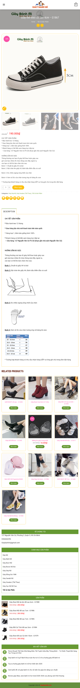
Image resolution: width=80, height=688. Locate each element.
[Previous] (6, 72)
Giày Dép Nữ (12, 193)
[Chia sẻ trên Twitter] (11, 198)
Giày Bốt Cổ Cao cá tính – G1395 (66, 403)
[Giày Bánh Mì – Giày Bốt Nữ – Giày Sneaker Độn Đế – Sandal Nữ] (40, 5)
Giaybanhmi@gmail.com (11, 543)
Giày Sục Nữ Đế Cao (10, 586)
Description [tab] (9, 211)
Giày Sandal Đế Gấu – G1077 (66, 440)
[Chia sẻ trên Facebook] (7, 198)
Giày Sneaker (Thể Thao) (24, 193)
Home (33, 22)
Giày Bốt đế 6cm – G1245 (13, 440)
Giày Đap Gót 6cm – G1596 (40, 479)
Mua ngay (18, 187)
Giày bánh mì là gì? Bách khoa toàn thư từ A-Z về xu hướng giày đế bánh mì (34, 658)
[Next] (74, 72)
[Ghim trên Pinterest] (18, 198)
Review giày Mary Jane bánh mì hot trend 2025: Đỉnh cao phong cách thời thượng (36, 676)
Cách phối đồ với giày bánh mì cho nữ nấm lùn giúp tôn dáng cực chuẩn (33, 670)
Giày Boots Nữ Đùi (9, 567)
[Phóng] (4, 109)
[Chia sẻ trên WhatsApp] (3, 198)
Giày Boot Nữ (7, 563)
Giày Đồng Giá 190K (9, 574)
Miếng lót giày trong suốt (40, 440)
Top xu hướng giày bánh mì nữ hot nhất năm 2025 (25, 664)
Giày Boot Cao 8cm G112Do (40, 402)
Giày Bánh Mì (7, 559)
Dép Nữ (5, 555)
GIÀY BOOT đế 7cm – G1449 (66, 479)
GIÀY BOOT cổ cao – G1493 (14, 402)
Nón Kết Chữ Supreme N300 (14, 479)
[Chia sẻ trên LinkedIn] (22, 198)
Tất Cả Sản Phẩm (43, 22)
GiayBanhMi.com (45, 685)
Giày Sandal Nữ (8, 578)
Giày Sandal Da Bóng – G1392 (13, 516)
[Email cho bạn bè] (14, 198)
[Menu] (4, 4)
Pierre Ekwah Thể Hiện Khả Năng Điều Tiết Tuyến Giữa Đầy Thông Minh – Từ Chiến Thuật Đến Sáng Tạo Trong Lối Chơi (42, 652)
